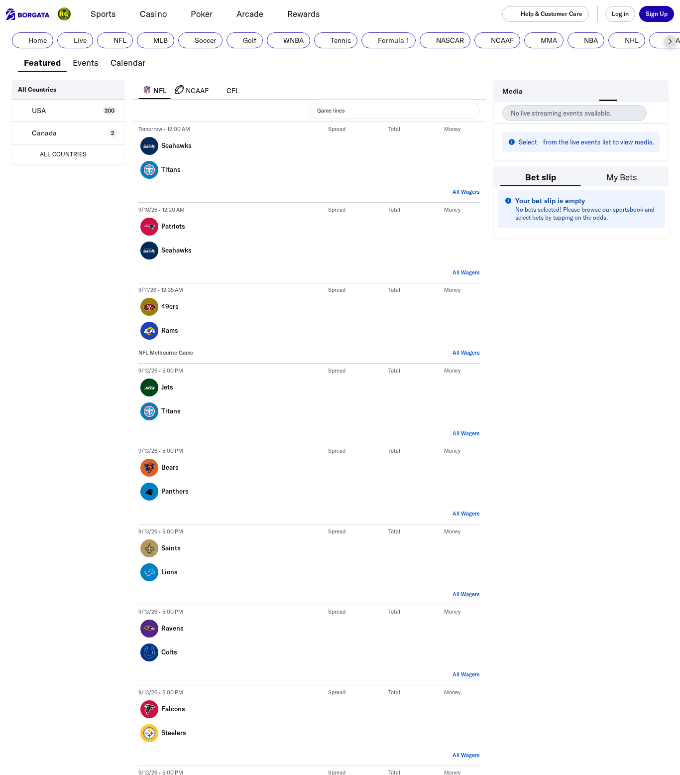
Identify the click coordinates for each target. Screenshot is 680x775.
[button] (670, 41)
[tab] (42, 62)
